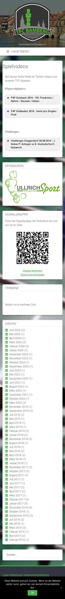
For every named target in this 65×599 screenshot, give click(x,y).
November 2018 (18, 439)
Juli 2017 (14, 479)
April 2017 (15, 491)
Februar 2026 (17, 346)
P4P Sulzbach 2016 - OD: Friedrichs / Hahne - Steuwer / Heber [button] (32, 99)
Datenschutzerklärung (36, 574)
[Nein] (60, 587)
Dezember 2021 (18, 394)
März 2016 (15, 527)
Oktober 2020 (17, 398)
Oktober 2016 (17, 511)
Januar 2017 (16, 503)
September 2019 (19, 410)
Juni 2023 (15, 382)
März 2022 (15, 390)
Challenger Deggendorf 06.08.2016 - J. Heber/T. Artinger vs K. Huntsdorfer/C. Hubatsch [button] (33, 144)
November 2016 (18, 507)
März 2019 (15, 427)
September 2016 (19, 515)
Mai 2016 (14, 523)
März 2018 (15, 459)
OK (32, 592)
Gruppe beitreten (32, 270)
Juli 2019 (14, 414)
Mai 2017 (14, 487)
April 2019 (15, 422)
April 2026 (15, 338)
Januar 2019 (16, 435)
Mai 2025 (14, 374)
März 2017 (15, 495)
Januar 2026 (16, 350)
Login (5, 574)
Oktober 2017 (17, 471)
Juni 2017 (15, 483)
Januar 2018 (16, 463)
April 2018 (15, 455)
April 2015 (15, 535)
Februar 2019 (17, 431)
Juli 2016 (14, 519)
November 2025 (18, 358)
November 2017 (18, 467)
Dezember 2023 (18, 378)
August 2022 (16, 386)
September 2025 (19, 366)
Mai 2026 (14, 334)
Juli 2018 (14, 447)
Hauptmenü (20, 51)
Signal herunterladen (32, 274)
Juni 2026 (15, 330)
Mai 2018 (14, 451)
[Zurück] (10, 296)
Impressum (16, 574)
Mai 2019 (14, 418)
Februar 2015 (17, 539)
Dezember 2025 (18, 354)
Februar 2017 (17, 499)
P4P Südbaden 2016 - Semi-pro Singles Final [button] (33, 113)
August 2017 (16, 475)
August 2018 (16, 443)
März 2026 (15, 342)
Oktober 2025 (17, 362)
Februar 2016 (17, 531)
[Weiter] (54, 296)
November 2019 (18, 406)
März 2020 (15, 402)
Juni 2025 (15, 370)
